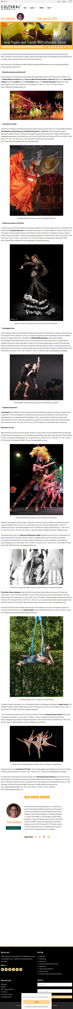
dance (27, 797)
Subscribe (42, 966)
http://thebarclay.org (60, 530)
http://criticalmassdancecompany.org (54, 597)
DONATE (42, 8)
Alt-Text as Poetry (6, 994)
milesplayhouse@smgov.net (10, 136)
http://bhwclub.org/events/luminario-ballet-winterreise (19, 612)
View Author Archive (13, 828)
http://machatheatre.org (57, 602)
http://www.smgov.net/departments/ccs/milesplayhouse (19, 141)
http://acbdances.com (8, 543)
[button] (50, 47)
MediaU (3, 987)
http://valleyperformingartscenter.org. (13, 87)
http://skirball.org (61, 422)
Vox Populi (4, 992)
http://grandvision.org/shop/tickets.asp (36, 240)
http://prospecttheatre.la (29, 709)
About (48, 8)
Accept (36, 1002)
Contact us (42, 959)
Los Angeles (35, 797)
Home (25, 8)
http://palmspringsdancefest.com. (12, 789)
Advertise (42, 956)
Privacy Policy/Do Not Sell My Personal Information (36, 1006)
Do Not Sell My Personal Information (50, 974)
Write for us (43, 961)
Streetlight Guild (6, 997)
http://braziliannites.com (19, 438)
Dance (4, 25)
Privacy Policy (43, 971)
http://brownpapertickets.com (26, 545)
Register (64, 1)
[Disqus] (36, 869)
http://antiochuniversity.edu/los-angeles (54, 600)
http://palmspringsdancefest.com (12, 787)
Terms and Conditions (46, 969)
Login (58, 1)
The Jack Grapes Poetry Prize (48, 964)
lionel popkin (44, 797)
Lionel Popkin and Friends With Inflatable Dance (34, 42)
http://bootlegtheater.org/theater (56, 350)
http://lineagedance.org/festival (11, 719)
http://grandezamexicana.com (35, 235)
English (5, 1)
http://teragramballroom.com (37, 440)
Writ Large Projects (7, 989)
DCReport (4, 984)
